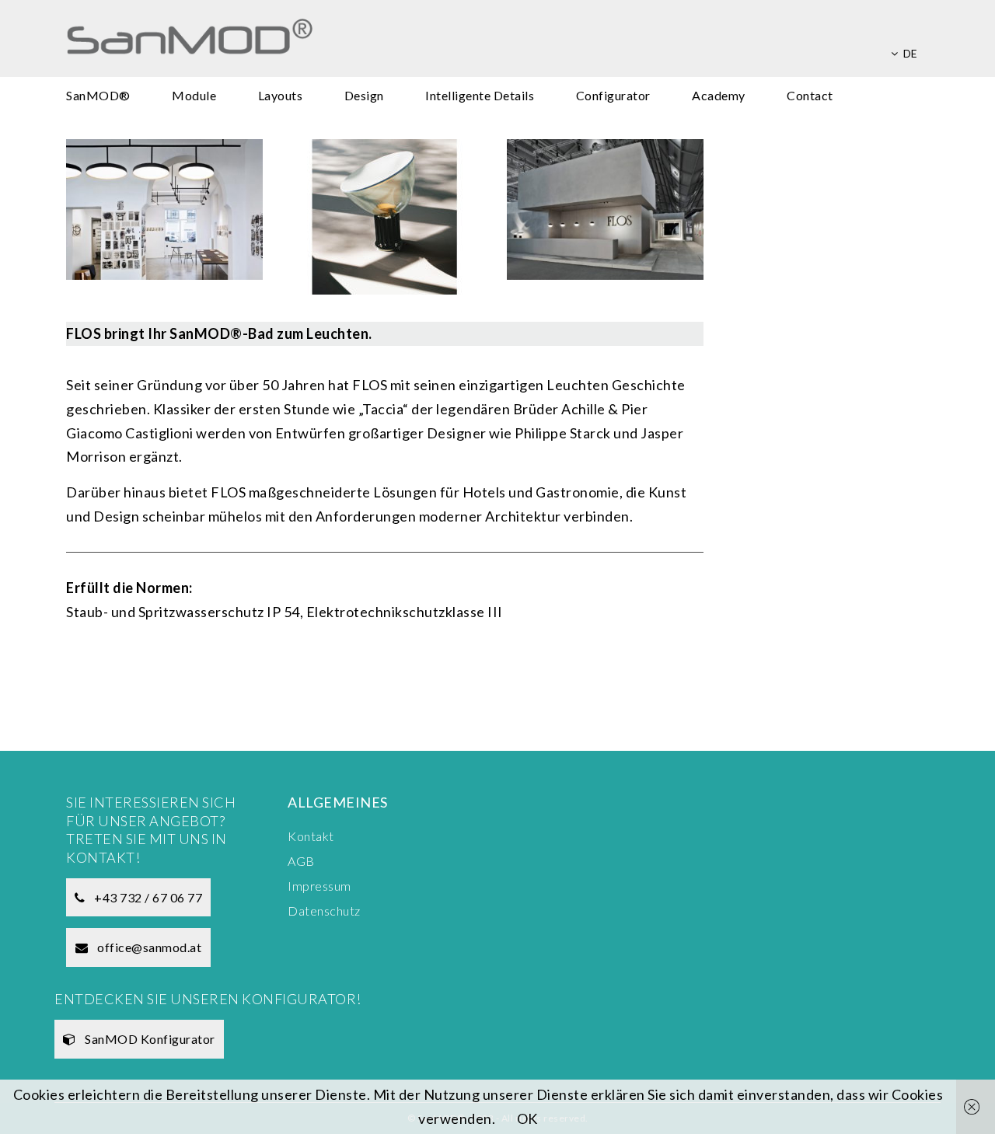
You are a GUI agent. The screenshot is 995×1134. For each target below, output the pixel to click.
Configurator (613, 95)
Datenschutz (324, 910)
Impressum (319, 885)
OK (527, 1118)
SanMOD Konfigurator (148, 1038)
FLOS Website (141, 669)
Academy (718, 95)
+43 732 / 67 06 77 (147, 897)
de (910, 53)
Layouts (280, 95)
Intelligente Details (479, 95)
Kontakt (311, 836)
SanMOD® (98, 95)
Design (364, 95)
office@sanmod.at (148, 947)
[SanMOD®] (277, 38)
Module (194, 95)
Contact (810, 95)
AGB (301, 860)
